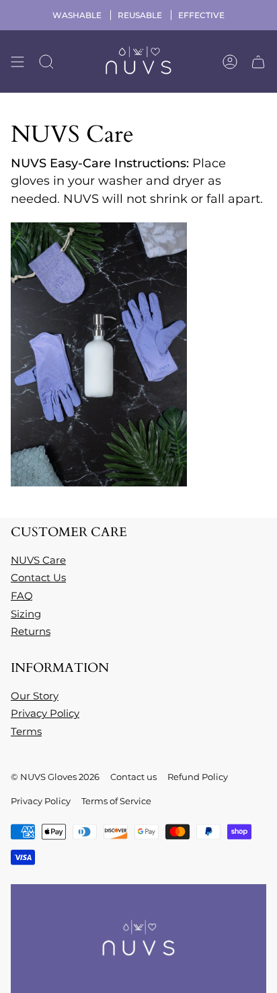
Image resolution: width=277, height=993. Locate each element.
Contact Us (38, 577)
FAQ (22, 595)
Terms (26, 731)
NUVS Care (38, 560)
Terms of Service (116, 800)
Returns (30, 631)
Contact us (133, 776)
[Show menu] (17, 61)
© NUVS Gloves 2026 (55, 776)
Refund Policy (197, 776)
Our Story (34, 695)
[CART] (258, 61)
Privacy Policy (45, 713)
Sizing (26, 613)
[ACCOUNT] (230, 61)
